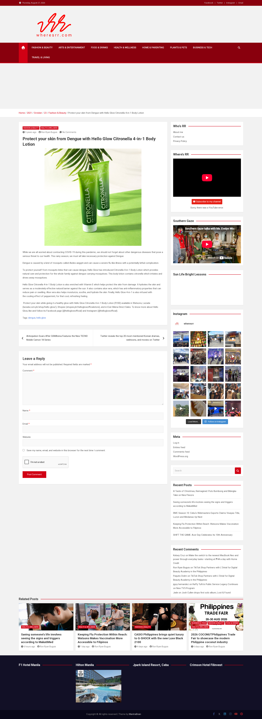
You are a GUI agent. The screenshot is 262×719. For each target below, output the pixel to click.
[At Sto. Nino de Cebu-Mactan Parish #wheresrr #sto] (198, 339)
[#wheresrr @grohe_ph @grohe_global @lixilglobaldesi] (215, 374)
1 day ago (85, 646)
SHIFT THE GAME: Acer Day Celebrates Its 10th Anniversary (202, 535)
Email (240, 3)
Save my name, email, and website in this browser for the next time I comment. (66, 450)
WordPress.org (180, 456)
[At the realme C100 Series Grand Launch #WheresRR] (181, 374)
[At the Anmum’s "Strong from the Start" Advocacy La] (215, 356)
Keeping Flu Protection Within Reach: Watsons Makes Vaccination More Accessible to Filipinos (102, 638)
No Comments (69, 132)
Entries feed (179, 447)
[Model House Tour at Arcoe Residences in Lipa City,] (233, 339)
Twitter (220, 3)
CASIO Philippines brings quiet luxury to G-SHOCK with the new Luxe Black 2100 (159, 638)
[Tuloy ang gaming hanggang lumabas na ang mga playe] (233, 374)
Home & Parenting (153, 47)
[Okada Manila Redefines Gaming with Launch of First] (233, 408)
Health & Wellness (125, 47)
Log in (176, 442)
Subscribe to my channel (208, 201)
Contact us (178, 136)
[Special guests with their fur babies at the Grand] (198, 391)
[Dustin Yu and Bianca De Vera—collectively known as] (233, 391)
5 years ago (30, 132)
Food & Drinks (99, 47)
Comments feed (181, 451)
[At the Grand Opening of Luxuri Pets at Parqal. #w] (181, 391)
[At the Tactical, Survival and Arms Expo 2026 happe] (233, 356)
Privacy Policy (180, 141)
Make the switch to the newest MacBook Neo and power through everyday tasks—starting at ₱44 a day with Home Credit (205, 559)
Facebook (208, 3)
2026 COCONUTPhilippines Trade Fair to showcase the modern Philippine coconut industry (213, 638)
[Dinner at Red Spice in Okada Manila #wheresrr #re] (198, 408)
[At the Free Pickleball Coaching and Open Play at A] (215, 339)
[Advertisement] (131, 86)
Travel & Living (41, 57)
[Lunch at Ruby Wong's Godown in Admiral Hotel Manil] (198, 356)
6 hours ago (29, 646)
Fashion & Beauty (42, 47)
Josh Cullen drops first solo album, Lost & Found (206, 592)
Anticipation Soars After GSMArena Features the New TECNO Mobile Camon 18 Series (57, 338)
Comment (28, 370)
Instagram (230, 3)
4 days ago (142, 646)
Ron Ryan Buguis (49, 132)
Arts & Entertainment (72, 47)
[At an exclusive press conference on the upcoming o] (215, 408)
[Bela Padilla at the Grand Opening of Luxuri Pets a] (215, 391)
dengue (31, 318)
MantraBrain (135, 714)
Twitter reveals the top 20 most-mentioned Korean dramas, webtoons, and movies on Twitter (130, 338)
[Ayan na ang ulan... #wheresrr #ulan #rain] (181, 408)
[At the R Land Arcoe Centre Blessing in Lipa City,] (181, 356)
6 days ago (199, 646)
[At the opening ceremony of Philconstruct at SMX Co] (181, 339)
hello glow (41, 318)
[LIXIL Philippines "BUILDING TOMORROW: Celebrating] (198, 374)
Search (238, 470)
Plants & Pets (178, 47)
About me (178, 132)
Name (26, 410)
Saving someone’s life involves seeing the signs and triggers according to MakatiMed (41, 638)
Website (27, 437)
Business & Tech (202, 47)
